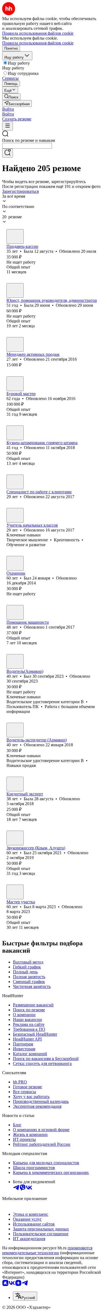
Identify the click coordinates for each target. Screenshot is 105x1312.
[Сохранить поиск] (7, 153)
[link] (11, 96)
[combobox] (27, 146)
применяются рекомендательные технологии (47, 1250)
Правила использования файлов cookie (38, 43)
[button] (8, 109)
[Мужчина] (15, 383)
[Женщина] (15, 236)
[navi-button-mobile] (7, 125)
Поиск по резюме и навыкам (28, 140)
